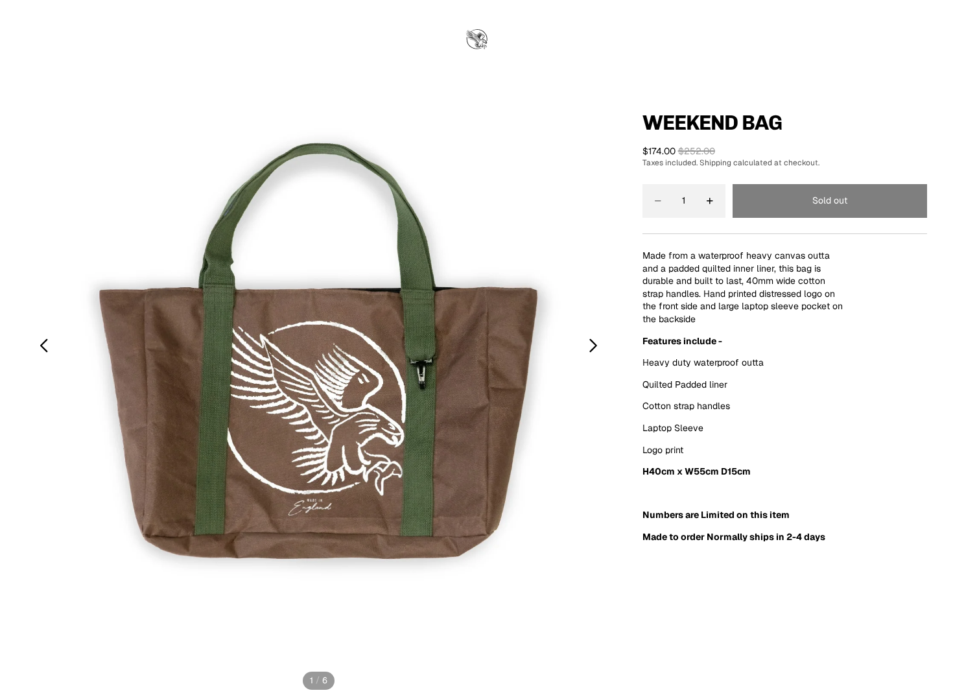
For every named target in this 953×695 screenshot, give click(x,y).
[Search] (862, 40)
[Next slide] (596, 347)
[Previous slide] (40, 347)
